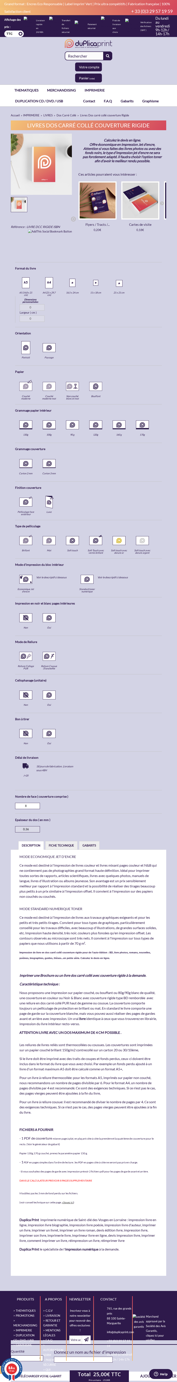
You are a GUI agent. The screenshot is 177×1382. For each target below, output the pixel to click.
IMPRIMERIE (95, 90)
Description (31, 845)
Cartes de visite (140, 224)
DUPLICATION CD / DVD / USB (39, 101)
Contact (89, 101)
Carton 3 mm (49, 473)
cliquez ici (67, 1202)
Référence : (18, 227)
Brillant (26, 550)
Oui (49, 627)
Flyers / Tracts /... (97, 224)
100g (49, 434)
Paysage (49, 357)
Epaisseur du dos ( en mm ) (32, 820)
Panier (87, 78)
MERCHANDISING (61, 90)
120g (95, 434)
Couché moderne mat (49, 397)
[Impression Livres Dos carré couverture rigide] (19, 204)
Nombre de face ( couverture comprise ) (41, 796)
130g (25, 434)
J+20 (25, 775)
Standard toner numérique (87, 590)
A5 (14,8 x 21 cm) (25, 293)
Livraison (53, 1315)
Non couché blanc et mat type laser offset (72, 400)
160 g (119, 434)
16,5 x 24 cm (72, 292)
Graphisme (150, 101)
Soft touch (72, 550)
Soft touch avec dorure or (119, 551)
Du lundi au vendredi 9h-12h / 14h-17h (162, 26)
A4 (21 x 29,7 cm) (49, 293)
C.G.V (49, 1310)
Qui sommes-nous (49, 1374)
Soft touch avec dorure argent (142, 551)
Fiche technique (61, 845)
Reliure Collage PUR (26, 667)
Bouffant (95, 396)
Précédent (11, 219)
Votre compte (89, 67)
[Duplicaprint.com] (88, 43)
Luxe (49, 511)
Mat (49, 550)
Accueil (15, 115)
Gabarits (127, 101)
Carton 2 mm (25, 473)
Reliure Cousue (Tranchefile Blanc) (49, 668)
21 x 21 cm (119, 292)
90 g (72, 434)
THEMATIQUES (26, 90)
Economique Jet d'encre (25, 590)
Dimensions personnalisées (30, 300)
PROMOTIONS (25, 1315)
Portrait (26, 357)
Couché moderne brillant (25, 398)
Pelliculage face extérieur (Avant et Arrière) (25, 515)
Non (26, 627)
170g (142, 434)
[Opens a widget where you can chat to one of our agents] (161, 1374)
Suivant (73, 219)
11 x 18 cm (95, 292)
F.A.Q (108, 101)
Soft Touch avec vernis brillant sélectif (96, 552)
